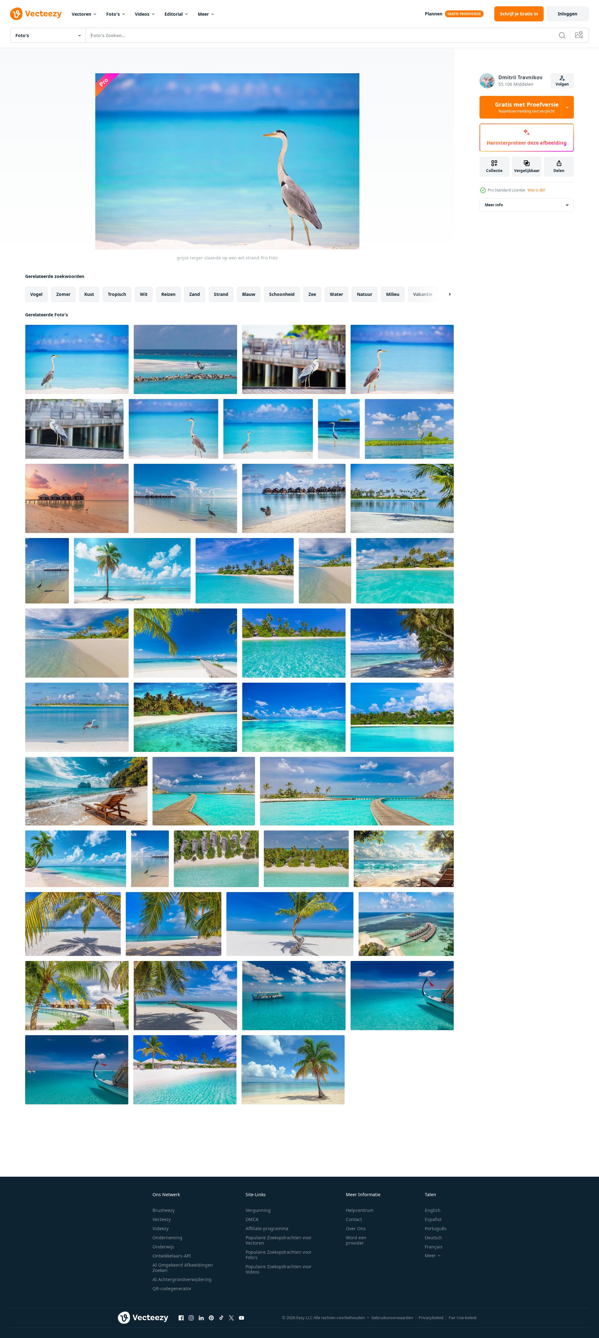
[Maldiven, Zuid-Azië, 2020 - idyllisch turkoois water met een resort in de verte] (294, 717)
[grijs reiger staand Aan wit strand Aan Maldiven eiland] (402, 359)
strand (221, 294)
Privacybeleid (431, 1317)
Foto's (113, 14)
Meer (203, 14)
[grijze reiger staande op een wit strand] (173, 429)
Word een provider (356, 1240)
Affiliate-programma (267, 1228)
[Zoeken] (562, 35)
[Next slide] (444, 294)
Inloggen (567, 14)
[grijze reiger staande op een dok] (74, 429)
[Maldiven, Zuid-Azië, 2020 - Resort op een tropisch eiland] (402, 717)
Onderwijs (163, 1247)
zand (194, 294)
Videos (142, 14)
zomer (63, 294)
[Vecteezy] (36, 14)
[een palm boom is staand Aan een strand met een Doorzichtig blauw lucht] (132, 570)
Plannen (433, 14)
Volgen (562, 84)
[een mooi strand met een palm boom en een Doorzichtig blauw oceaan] (75, 858)
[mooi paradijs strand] (185, 717)
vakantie (422, 294)
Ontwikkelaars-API (172, 1256)
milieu (392, 294)
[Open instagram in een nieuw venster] (191, 1317)
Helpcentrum (360, 1210)
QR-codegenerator (172, 1288)
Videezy (161, 1228)
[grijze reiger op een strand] (268, 429)
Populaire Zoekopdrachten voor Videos (279, 1269)
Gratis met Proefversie (527, 107)
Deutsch (433, 1238)
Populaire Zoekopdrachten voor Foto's (279, 1254)
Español (433, 1219)
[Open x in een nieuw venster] (231, 1317)
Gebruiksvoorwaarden (392, 1317)
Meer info (494, 205)
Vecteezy (162, 1219)
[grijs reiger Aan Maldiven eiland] (339, 429)
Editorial (173, 14)
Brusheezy (164, 1210)
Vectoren (81, 14)
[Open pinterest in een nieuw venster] (211, 1317)
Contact (354, 1219)
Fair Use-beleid (462, 1317)
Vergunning (258, 1210)
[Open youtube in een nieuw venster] (241, 1317)
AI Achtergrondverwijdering (182, 1279)
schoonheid (282, 294)
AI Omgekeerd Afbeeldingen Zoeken (183, 1267)
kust (89, 294)
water (336, 294)
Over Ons (356, 1228)
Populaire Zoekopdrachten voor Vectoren (279, 1240)
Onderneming (167, 1238)
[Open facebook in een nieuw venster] (181, 1317)
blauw (248, 294)
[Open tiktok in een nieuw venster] (221, 1317)
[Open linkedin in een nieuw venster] (201, 1317)
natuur (364, 294)
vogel (36, 294)
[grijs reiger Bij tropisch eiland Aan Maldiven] (294, 359)
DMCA (252, 1219)
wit (143, 294)
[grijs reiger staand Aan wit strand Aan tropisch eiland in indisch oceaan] (77, 359)
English (433, 1210)
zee (312, 294)
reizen (168, 294)
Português (435, 1228)
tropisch (117, 294)
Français (433, 1247)
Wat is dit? (536, 190)
